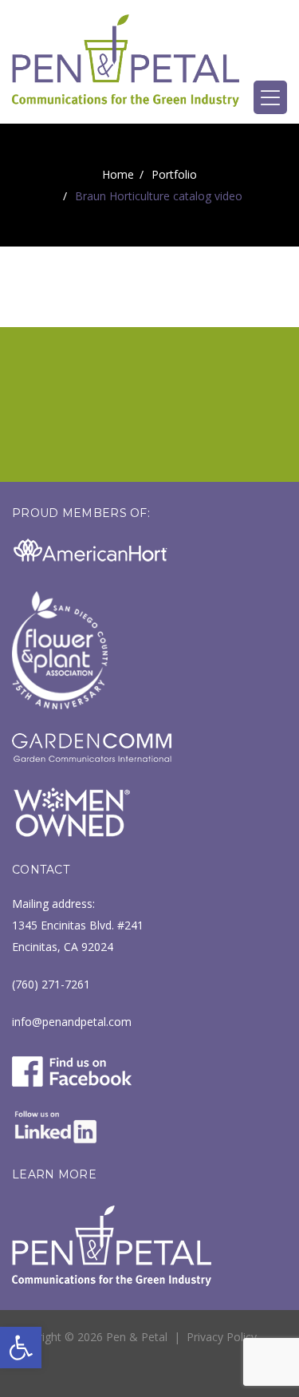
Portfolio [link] (174, 174)
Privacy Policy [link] (222, 1336)
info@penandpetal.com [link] (72, 1021)
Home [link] (118, 174)
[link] (20, 1347)
